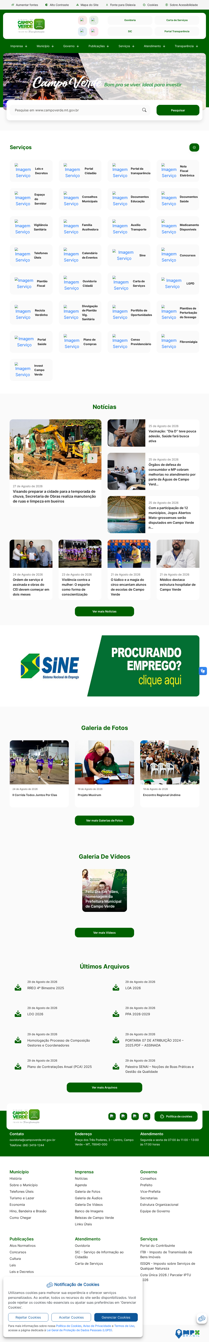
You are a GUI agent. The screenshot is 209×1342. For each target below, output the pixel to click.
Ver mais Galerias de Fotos (104, 820)
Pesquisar (178, 110)
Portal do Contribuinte (157, 1245)
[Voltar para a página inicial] (40, 1116)
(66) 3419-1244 (33, 1145)
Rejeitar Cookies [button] (28, 1317)
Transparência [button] (185, 46)
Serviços (21, 147)
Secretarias (149, 1198)
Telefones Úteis (21, 1191)
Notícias (81, 1178)
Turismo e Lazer (22, 1198)
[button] (150, 5)
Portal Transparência (177, 31)
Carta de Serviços (177, 20)
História (16, 1178)
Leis (13, 1265)
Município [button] (43, 46)
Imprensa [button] (17, 46)
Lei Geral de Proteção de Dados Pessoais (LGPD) (79, 1330)
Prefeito (146, 1185)
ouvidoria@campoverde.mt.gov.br (32, 1140)
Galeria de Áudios (88, 1198)
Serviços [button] (125, 46)
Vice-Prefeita (150, 1191)
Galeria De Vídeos (89, 1204)
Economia (17, 1204)
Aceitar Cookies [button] (71, 1317)
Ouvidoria (130, 20)
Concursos (18, 1252)
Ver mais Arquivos (104, 1087)
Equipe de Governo (155, 1211)
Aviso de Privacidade (97, 1326)
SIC (130, 31)
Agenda (81, 1185)
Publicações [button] (97, 46)
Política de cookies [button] (179, 1116)
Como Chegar (20, 1218)
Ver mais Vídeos (104, 932)
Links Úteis (83, 1224)
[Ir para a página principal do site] (31, 26)
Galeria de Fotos (87, 1191)
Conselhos (148, 1178)
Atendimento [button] (153, 46)
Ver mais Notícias (104, 611)
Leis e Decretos (22, 1272)
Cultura (15, 1259)
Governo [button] (69, 46)
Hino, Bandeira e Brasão (28, 1211)
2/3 (91, 427)
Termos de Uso (124, 1326)
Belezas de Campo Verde (94, 1218)
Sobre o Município (24, 1185)
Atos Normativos (23, 1245)
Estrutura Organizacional (159, 1204)
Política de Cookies (68, 1326)
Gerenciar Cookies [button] (116, 1317)
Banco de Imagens (89, 1211)
